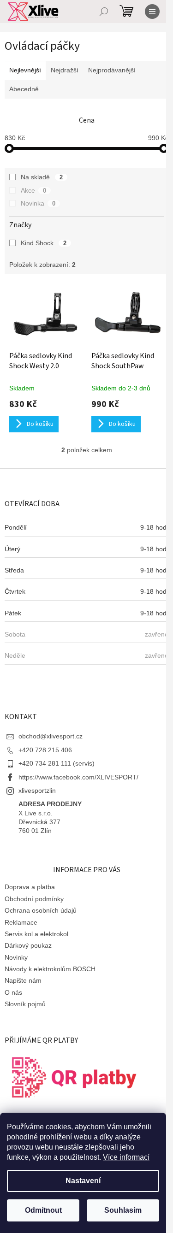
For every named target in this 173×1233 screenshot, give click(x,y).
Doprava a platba (30, 887)
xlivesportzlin (37, 790)
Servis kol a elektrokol (36, 934)
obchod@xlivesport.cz (50, 736)
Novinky (16, 957)
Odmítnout (43, 1210)
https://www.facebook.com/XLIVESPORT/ (78, 777)
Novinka (38, 203)
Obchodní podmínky (34, 899)
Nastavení (83, 1181)
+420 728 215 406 (45, 750)
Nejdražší (64, 70)
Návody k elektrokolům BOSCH (50, 969)
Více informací (126, 1157)
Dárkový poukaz (28, 945)
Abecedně (24, 89)
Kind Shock (43, 243)
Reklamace (21, 922)
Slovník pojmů (25, 1004)
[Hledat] (104, 11)
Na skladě (42, 177)
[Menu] (152, 11)
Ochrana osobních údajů (41, 910)
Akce (33, 190)
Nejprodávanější (112, 70)
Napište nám (23, 980)
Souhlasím (123, 1210)
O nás (13, 992)
